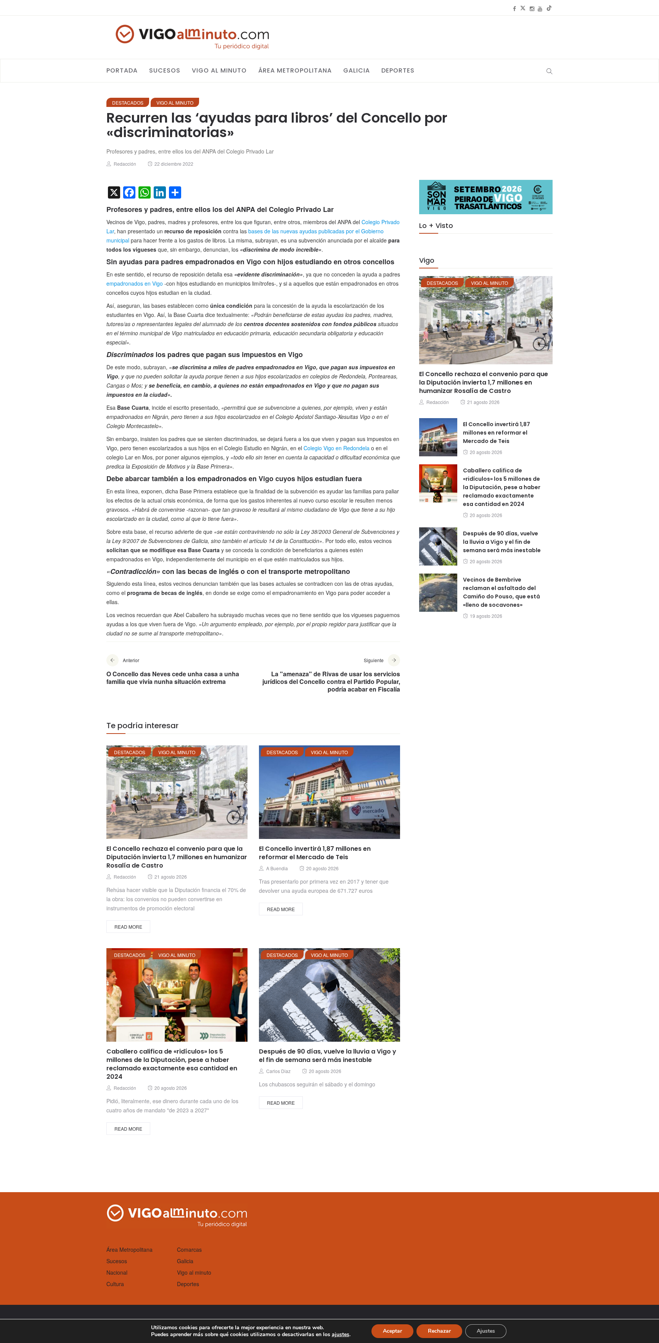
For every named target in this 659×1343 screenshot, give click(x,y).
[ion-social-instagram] (532, 8)
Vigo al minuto (219, 70)
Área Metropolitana (295, 70)
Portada (122, 70)
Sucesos (164, 70)
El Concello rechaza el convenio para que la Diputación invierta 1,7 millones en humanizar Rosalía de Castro (176, 857)
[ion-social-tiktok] (549, 8)
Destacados (127, 102)
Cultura (115, 1284)
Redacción (125, 163)
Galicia (356, 70)
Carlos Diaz (278, 1071)
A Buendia (277, 868)
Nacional (116, 1272)
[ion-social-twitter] (522, 8)
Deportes (398, 70)
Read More (128, 926)
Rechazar (439, 1331)
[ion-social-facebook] (514, 8)
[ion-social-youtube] (540, 8)
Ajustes (486, 1331)
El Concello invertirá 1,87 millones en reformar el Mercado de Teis (315, 852)
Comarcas (189, 1249)
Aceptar (392, 1331)
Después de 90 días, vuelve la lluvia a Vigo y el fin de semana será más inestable (327, 1055)
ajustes (340, 1334)
